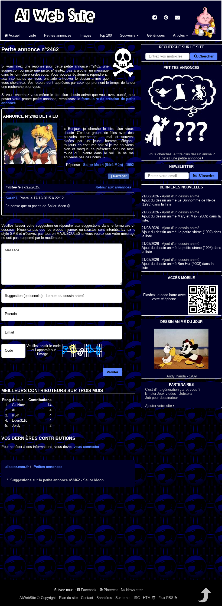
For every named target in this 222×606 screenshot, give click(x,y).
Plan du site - (69, 598)
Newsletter (134, 590)
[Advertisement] (68, 538)
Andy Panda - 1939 (181, 376)
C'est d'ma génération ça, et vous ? (172, 389)
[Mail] (177, 18)
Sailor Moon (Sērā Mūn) (108, 165)
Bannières (104, 598)
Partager (119, 176)
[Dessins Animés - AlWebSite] (203, 39)
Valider (112, 372)
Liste (32, 35)
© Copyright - (47, 598)
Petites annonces (57, 35)
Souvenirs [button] (128, 35)
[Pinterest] (166, 18)
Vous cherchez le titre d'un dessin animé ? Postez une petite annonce (181, 156)
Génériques (156, 35)
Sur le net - (124, 598)
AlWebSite (27, 598)
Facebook (88, 590)
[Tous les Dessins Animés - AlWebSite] (54, 24)
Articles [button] (179, 35)
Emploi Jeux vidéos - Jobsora (168, 394)
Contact (87, 598)
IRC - (138, 598)
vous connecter (86, 447)
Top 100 (105, 35)
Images (85, 35)
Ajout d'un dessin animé (180, 196)
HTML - (150, 598)
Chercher (205, 56)
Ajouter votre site (159, 406)
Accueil (14, 35)
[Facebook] (155, 18)
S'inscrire (205, 176)
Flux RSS (166, 598)
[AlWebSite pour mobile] (203, 313)
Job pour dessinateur (161, 398)
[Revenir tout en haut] (204, 599)
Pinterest (110, 590)
